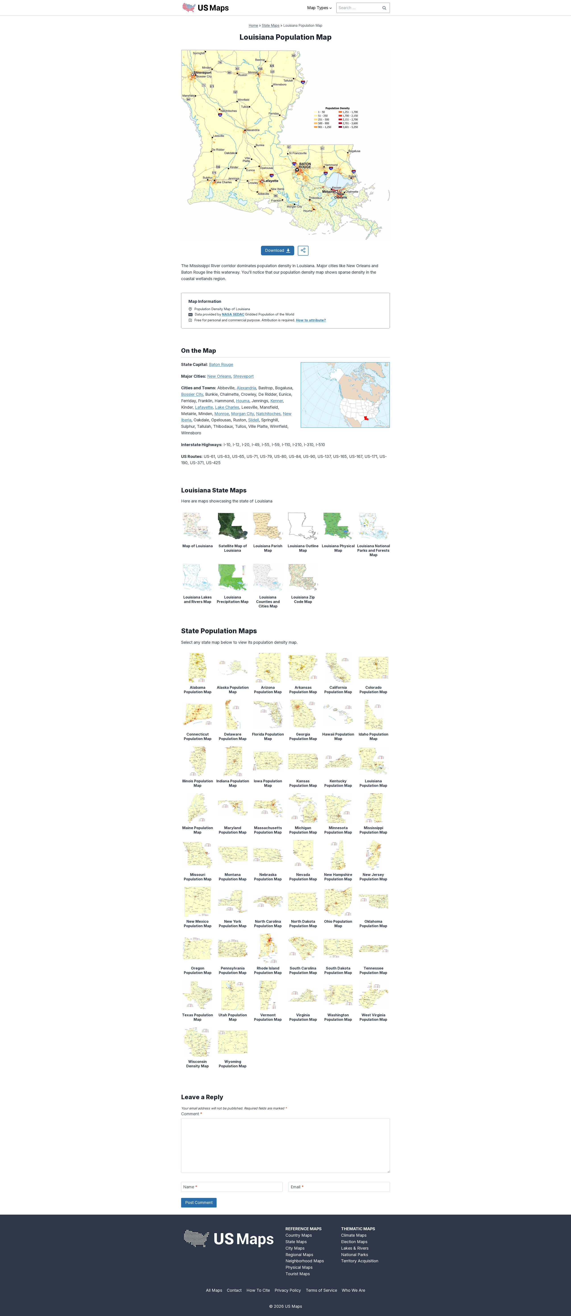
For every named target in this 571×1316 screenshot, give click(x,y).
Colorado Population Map (373, 689)
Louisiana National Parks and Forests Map (373, 550)
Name (190, 1187)
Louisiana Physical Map (338, 548)
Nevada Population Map (303, 876)
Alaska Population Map (233, 689)
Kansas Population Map (303, 783)
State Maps (270, 25)
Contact (234, 1290)
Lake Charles (227, 407)
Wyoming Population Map (232, 1063)
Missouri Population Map (197, 876)
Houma (242, 400)
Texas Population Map (197, 1017)
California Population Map (338, 689)
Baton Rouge (221, 364)
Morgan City (242, 413)
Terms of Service (321, 1290)
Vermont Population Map (268, 1017)
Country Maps (299, 1235)
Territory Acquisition (359, 1261)
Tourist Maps (298, 1273)
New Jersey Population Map (373, 876)
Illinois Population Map (197, 783)
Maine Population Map (197, 830)
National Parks (354, 1254)
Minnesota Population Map (338, 830)
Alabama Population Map (197, 689)
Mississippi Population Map (373, 830)
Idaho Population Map (373, 736)
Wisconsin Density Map (197, 1063)
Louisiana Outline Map (303, 548)
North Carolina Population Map (268, 923)
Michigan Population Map (303, 830)
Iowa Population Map (268, 783)
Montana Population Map (232, 876)
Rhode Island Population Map (268, 970)
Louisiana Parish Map (267, 548)
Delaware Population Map (232, 736)
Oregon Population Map (197, 970)
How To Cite (258, 1290)
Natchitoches (268, 413)
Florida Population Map (268, 736)
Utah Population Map (233, 1017)
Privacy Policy (288, 1290)
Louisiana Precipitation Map (232, 599)
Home (253, 25)
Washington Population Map (338, 1017)
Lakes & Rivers (354, 1248)
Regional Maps (299, 1254)
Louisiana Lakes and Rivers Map (197, 599)
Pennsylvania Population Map (232, 970)
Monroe (221, 413)
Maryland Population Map (232, 830)
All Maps (214, 1290)
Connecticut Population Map (197, 736)
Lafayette (204, 407)
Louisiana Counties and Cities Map (268, 601)
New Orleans (219, 376)
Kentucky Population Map (338, 783)
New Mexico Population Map (197, 923)
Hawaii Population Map (338, 736)
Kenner (276, 400)
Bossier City (192, 394)
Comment (191, 1113)
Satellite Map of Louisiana (233, 548)
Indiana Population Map (232, 783)
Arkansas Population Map (303, 689)
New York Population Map (232, 923)
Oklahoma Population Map (373, 923)
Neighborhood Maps (305, 1261)
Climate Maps (353, 1235)
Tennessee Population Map (373, 970)
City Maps (295, 1248)
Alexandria (246, 387)
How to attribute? (311, 320)
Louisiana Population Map (373, 783)
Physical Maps (299, 1267)
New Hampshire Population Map (338, 876)
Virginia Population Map (303, 1017)
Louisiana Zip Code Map (303, 599)
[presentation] (197, 526)
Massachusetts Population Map (268, 830)
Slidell (253, 420)
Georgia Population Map (303, 736)
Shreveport (243, 376)
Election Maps (354, 1241)
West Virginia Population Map (373, 1017)
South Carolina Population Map (303, 970)
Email (297, 1187)
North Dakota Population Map (303, 923)
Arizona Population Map (268, 689)
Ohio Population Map (338, 923)
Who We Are (353, 1290)
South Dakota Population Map (338, 970)
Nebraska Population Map (268, 876)
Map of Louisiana (197, 546)
